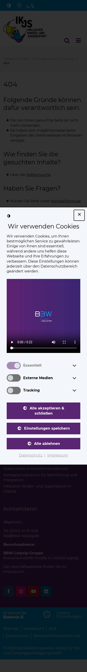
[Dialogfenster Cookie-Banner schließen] (79, 215)
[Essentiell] (78, 365)
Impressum (57, 455)
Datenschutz (31, 455)
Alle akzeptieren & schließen (47, 410)
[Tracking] (78, 390)
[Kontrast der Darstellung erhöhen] (8, 216)
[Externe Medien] (78, 378)
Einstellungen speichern (47, 428)
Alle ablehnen (47, 443)
